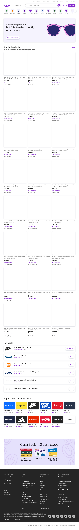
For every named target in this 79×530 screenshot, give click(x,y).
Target (41, 492)
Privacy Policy (25, 498)
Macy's (41, 483)
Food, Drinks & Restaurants (64, 481)
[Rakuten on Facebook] (57, 516)
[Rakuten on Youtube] (65, 516)
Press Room (25, 487)
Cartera (5, 490)
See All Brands (43, 494)
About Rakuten (71, 525)
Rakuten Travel (55, 525)
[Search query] (58, 5)
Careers (24, 489)
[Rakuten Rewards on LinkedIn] (73, 516)
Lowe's (41, 481)
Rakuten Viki (31, 525)
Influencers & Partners (27, 485)
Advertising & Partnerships (28, 483)
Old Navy (42, 487)
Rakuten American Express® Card (66, 501)
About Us (24, 479)
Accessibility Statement (27, 506)
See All (73, 47)
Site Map (24, 494)
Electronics (60, 487)
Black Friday (43, 501)
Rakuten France (7, 494)
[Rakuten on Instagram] (49, 516)
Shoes (59, 492)
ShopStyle (6, 492)
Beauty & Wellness (62, 485)
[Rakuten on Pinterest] (69, 516)
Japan (5, 488)
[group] (15, 69)
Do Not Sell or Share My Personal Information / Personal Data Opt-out (30, 502)
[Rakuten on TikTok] (53, 516)
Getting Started (25, 476)
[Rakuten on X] (61, 516)
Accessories (61, 494)
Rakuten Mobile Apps (9, 476)
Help (23, 508)
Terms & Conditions (26, 496)
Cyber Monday (43, 503)
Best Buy (42, 476)
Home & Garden (62, 483)
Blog (23, 492)
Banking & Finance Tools (64, 489)
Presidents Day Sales (45, 508)
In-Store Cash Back (62, 499)
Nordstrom (42, 485)
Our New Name (25, 481)
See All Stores (43, 496)
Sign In (65, 5)
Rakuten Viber (38, 525)
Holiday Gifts (43, 506)
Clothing (60, 479)
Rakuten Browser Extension (65, 503)
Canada (5, 485)
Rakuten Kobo (47, 525)
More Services (63, 525)
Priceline (42, 489)
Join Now (71, 5)
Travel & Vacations (62, 476)
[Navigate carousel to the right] (75, 11)
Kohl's (41, 479)
